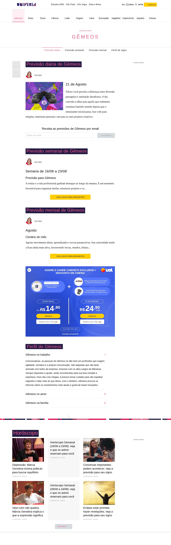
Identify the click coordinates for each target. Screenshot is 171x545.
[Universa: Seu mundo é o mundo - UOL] (26, 4)
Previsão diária (52, 50)
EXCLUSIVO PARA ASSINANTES (70, 197)
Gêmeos (85, 36)
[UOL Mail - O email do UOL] (130, 4)
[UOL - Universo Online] (38, 4)
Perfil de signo (119, 50)
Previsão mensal (98, 50)
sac (123, 4)
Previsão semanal (74, 50)
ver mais (61, 526)
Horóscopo (85, 31)
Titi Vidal (38, 75)
